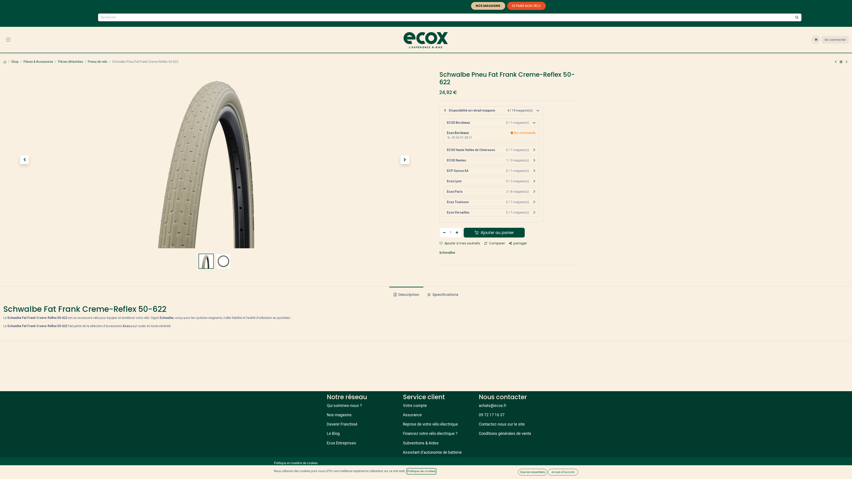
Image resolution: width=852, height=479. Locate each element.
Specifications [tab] (445, 294)
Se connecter (835, 39)
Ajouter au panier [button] (496, 232)
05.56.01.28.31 (462, 137)
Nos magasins (339, 415)
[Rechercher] (797, 17)
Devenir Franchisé (342, 424)
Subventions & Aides (421, 443)
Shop (15, 61)
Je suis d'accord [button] (562, 472)
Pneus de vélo (97, 61)
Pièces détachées (70, 61)
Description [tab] (408, 294)
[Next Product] (846, 62)
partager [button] (520, 243)
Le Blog (333, 433)
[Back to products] (841, 61)
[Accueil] (4, 61)
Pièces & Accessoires (38, 61)
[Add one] (457, 233)
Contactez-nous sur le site (502, 424)
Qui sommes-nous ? (344, 405)
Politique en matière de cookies (296, 463)
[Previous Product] (836, 62)
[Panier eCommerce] (816, 39)
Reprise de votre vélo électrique (430, 424)
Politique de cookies (421, 471)
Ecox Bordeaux (458, 133)
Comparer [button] (496, 243)
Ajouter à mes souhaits (462, 243)
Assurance (412, 415)
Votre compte (415, 405)
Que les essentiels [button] (532, 472)
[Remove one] (443, 233)
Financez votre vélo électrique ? (430, 433)
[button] (24, 159)
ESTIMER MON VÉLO (526, 6)
